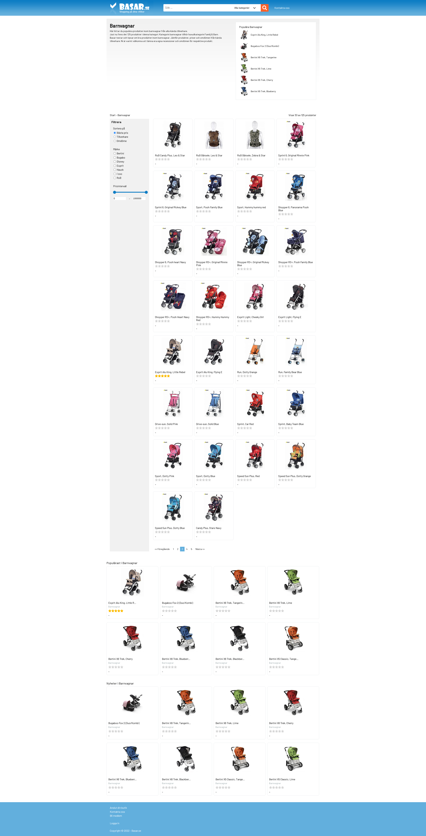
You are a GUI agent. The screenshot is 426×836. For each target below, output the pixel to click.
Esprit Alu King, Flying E (209, 372)
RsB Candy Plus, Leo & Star (170, 155)
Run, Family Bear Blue (290, 372)
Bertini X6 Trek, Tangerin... (229, 602)
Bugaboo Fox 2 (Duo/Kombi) (265, 46)
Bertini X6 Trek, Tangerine (263, 57)
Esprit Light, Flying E (289, 317)
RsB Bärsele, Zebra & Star (251, 155)
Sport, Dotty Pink (164, 476)
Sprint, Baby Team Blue (291, 423)
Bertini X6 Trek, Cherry (262, 80)
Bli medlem (116, 815)
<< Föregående (162, 549)
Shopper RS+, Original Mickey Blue (253, 263)
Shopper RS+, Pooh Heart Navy (172, 317)
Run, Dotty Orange (247, 372)
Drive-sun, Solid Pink (166, 423)
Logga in (114, 823)
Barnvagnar (123, 115)
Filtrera (116, 122)
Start (112, 115)
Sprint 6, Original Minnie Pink (293, 155)
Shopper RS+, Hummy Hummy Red (212, 318)
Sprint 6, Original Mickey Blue (170, 207)
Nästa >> (200, 549)
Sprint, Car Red (245, 423)
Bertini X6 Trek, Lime (261, 68)
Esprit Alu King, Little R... (122, 602)
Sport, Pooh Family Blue (209, 207)
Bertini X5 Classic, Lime (282, 779)
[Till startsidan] (129, 1)
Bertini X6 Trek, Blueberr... (176, 658)
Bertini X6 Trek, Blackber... (229, 658)
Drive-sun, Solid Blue (207, 423)
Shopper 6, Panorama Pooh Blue (293, 209)
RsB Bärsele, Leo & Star (209, 155)
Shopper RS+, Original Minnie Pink (211, 263)
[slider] (114, 192)
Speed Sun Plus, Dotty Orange (294, 476)
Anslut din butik (118, 807)
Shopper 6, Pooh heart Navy (170, 262)
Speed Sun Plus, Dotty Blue (170, 527)
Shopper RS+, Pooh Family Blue (295, 262)
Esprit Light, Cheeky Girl (250, 317)
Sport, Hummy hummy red (251, 207)
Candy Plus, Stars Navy (208, 527)
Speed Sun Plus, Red (248, 476)
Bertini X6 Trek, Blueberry (263, 91)
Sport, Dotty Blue (205, 476)
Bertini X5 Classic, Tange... (283, 658)
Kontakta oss (282, 7)
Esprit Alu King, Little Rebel (264, 34)
